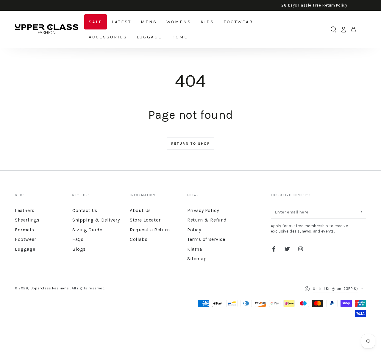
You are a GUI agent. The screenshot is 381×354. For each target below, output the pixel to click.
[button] (333, 29)
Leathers (25, 210)
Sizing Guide (87, 230)
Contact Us (84, 210)
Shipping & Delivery (96, 220)
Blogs (79, 249)
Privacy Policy (203, 210)
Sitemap (197, 258)
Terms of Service (206, 239)
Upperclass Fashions (50, 288)
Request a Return (150, 230)
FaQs (77, 239)
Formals (24, 230)
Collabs (138, 239)
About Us (140, 210)
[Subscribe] (362, 212)
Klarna (194, 249)
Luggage (25, 249)
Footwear (25, 239)
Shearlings (27, 220)
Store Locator (145, 220)
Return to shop (190, 143)
